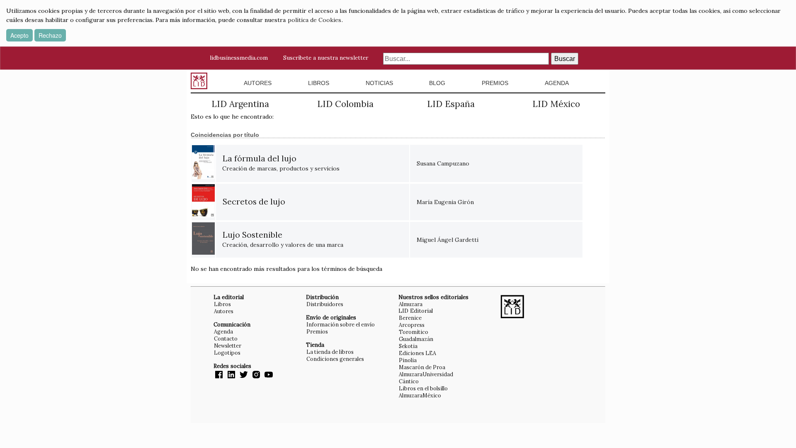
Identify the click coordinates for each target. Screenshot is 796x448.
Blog (437, 83)
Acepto (19, 35)
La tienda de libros (330, 351)
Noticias (379, 83)
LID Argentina (240, 104)
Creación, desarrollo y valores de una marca (282, 239)
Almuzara (410, 304)
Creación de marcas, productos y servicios (281, 163)
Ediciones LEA (417, 353)
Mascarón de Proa (422, 367)
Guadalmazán (416, 339)
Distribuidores (324, 304)
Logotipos (227, 352)
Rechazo (50, 35)
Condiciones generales (335, 358)
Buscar (564, 58)
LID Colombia (345, 104)
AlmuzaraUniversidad (426, 374)
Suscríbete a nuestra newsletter (325, 57)
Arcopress (412, 324)
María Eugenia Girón (445, 202)
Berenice (410, 317)
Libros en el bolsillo (423, 388)
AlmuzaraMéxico (420, 395)
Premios (495, 83)
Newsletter (227, 345)
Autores (258, 83)
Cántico (409, 381)
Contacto (226, 338)
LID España (451, 104)
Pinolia (408, 360)
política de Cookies (314, 20)
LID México (556, 104)
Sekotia (408, 346)
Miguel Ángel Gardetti (447, 239)
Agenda (557, 83)
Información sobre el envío (340, 324)
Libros (318, 83)
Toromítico (413, 332)
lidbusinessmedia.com (239, 57)
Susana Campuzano (443, 163)
